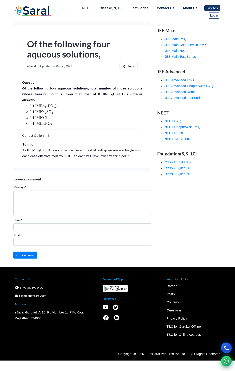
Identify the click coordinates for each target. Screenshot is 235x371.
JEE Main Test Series (180, 56)
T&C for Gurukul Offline (184, 326)
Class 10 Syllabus (177, 162)
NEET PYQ (172, 121)
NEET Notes (173, 133)
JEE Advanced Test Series (183, 98)
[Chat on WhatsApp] (226, 361)
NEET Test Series (177, 139)
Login (214, 15)
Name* (17, 220)
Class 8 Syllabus (176, 174)
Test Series (139, 8)
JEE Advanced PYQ (179, 80)
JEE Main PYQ (175, 39)
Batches (212, 8)
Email (16, 235)
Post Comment (25, 255)
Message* (19, 187)
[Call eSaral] (226, 348)
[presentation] (110, 94)
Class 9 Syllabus (176, 168)
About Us (190, 8)
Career (172, 286)
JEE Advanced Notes (180, 92)
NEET (86, 8)
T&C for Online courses (184, 334)
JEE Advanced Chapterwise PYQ (188, 86)
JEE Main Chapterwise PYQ (185, 45)
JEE (71, 8)
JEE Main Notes (176, 51)
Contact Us (165, 8)
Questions (174, 310)
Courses (173, 302)
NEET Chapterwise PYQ (182, 127)
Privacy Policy (177, 318)
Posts (171, 294)
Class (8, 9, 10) (111, 8)
